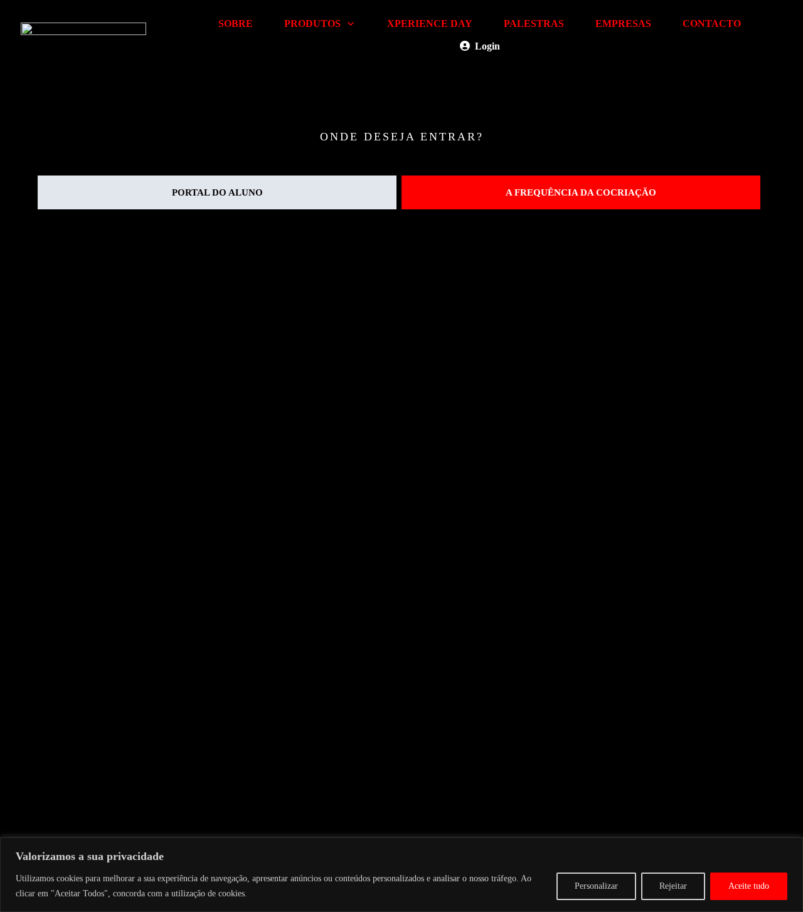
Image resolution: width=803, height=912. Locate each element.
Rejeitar (673, 886)
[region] (401, 874)
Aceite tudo (748, 886)
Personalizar (596, 886)
